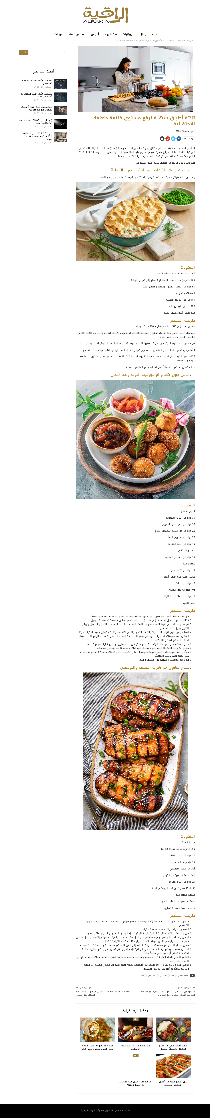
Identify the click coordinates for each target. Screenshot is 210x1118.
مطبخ (173, 1019)
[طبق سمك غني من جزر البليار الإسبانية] (135, 1030)
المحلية (117, 170)
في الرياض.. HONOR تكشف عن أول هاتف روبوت (35, 121)
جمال (143, 34)
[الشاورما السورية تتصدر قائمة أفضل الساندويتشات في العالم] (97, 1030)
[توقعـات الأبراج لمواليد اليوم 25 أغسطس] (60, 84)
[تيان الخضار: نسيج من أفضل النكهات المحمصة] (173, 1066)
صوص (142, 975)
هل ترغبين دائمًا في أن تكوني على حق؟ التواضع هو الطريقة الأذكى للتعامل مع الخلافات (168, 993)
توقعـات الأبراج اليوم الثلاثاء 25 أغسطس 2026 (36, 95)
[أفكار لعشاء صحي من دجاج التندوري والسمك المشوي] (173, 1030)
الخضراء (131, 170)
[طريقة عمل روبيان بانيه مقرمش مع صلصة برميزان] (135, 1066)
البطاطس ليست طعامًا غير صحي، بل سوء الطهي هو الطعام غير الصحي (103, 993)
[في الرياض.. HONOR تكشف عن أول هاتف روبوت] (60, 124)
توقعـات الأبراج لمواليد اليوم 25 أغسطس (36, 82)
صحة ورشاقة (77, 34)
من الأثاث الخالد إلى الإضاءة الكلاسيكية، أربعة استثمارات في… (37, 136)
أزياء (155, 34)
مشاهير (112, 34)
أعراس (95, 34)
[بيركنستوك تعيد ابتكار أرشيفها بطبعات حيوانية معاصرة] (60, 110)
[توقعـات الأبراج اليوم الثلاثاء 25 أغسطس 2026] (60, 97)
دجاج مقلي (163, 975)
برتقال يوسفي (183, 975)
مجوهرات (128, 34)
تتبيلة (172, 975)
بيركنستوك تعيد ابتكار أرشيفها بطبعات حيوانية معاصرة (36, 108)
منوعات (59, 34)
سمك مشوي (152, 975)
